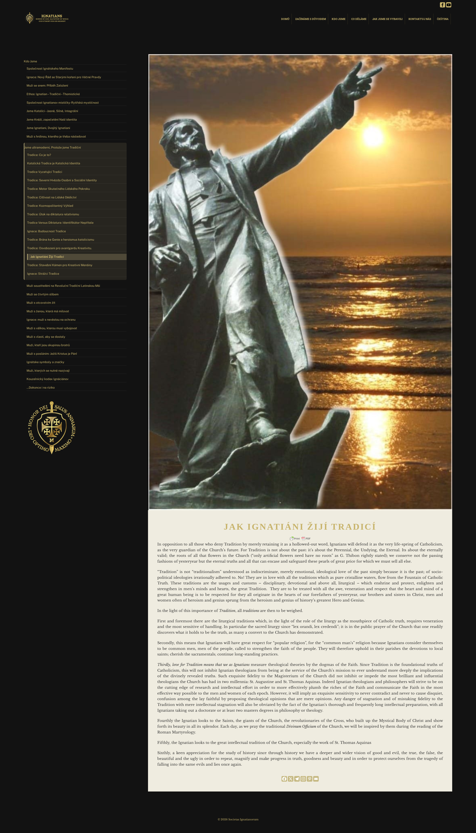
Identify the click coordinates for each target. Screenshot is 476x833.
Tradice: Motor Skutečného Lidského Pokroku (58, 189)
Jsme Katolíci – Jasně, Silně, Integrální (52, 111)
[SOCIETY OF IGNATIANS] (47, 22)
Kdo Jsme (338, 19)
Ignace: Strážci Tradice (43, 273)
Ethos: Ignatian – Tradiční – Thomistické (53, 94)
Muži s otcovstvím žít (41, 302)
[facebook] (442, 4)
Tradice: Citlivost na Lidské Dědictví (51, 197)
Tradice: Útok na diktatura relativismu (53, 214)
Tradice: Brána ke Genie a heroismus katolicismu (60, 239)
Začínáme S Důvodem (310, 19)
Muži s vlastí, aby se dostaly (46, 337)
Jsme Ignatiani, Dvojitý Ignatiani (48, 128)
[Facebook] (284, 779)
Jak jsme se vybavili (387, 19)
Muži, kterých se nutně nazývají (48, 370)
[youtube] (448, 4)
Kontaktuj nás (420, 19)
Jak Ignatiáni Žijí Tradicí (47, 256)
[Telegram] (297, 779)
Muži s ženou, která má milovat (48, 311)
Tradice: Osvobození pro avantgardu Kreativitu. (59, 248)
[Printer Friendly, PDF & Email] (300, 538)
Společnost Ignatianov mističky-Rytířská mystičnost (63, 102)
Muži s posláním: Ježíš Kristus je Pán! (52, 353)
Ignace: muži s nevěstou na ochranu (51, 319)
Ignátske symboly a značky (45, 362)
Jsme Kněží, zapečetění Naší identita (52, 119)
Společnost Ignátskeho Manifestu (50, 68)
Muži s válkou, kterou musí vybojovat (52, 328)
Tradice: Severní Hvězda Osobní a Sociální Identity (62, 180)
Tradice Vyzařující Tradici (44, 172)
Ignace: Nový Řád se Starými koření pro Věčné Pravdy (64, 77)
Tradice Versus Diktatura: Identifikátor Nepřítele (60, 222)
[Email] (316, 779)
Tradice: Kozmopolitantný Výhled (50, 206)
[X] (290, 779)
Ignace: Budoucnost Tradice (46, 231)
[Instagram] (303, 779)
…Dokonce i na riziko (41, 387)
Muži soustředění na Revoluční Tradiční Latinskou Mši (63, 286)
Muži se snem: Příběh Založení (47, 85)
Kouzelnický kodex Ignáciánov (47, 379)
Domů (285, 19)
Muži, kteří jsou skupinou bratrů (48, 345)
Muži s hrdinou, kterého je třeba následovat (56, 136)
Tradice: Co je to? (39, 155)
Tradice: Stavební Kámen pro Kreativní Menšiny (59, 265)
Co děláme (358, 19)
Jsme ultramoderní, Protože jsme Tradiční (52, 147)
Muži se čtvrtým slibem (43, 294)
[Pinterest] (309, 779)
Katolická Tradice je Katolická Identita (53, 163)
